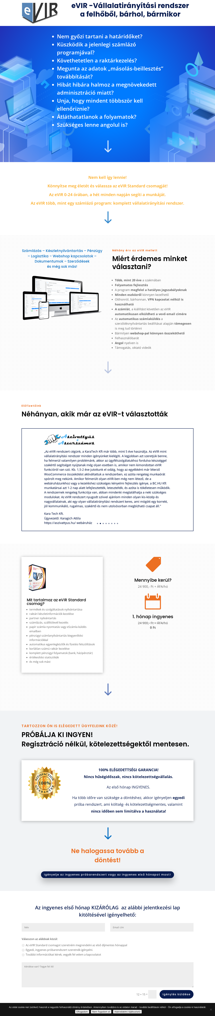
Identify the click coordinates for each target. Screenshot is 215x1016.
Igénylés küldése (176, 994)
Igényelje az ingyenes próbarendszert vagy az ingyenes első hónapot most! (107, 875)
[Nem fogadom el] (210, 1009)
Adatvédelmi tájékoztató (127, 1011)
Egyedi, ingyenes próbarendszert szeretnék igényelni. (59, 950)
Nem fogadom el (101, 1011)
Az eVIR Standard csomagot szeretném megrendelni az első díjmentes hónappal (76, 945)
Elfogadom (82, 1011)
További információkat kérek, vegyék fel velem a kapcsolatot (63, 954)
